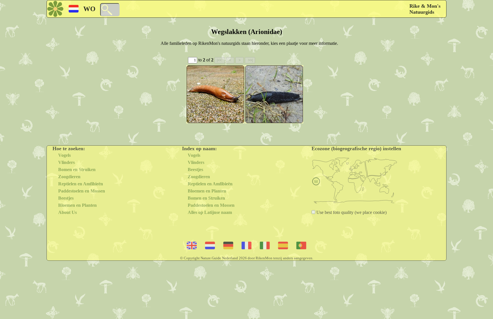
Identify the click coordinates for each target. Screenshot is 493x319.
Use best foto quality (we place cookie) (351, 212)
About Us (67, 212)
